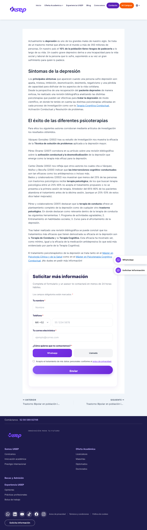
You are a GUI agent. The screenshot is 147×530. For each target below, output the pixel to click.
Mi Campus (127, 5)
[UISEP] (15, 435)
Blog (88, 5)
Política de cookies (100, 514)
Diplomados (81, 464)
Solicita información (19, 523)
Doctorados (81, 469)
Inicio (38, 5)
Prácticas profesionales (16, 494)
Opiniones (9, 490)
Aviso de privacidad (57, 514)
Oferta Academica (53, 5)
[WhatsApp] (8, 514)
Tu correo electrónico (44, 330)
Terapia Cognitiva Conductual (93, 105)
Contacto (113, 5)
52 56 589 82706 (29, 419)
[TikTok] (29, 514)
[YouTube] (22, 514)
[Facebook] (36, 514)
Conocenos (99, 5)
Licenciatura (81, 454)
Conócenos (10, 454)
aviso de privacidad (102, 361)
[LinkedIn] (15, 514)
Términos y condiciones (79, 514)
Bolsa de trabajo (12, 499)
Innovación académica (15, 459)
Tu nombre (39, 300)
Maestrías (80, 459)
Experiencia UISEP (74, 5)
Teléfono (38, 315)
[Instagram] (43, 514)
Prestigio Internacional (15, 464)
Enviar (74, 370)
